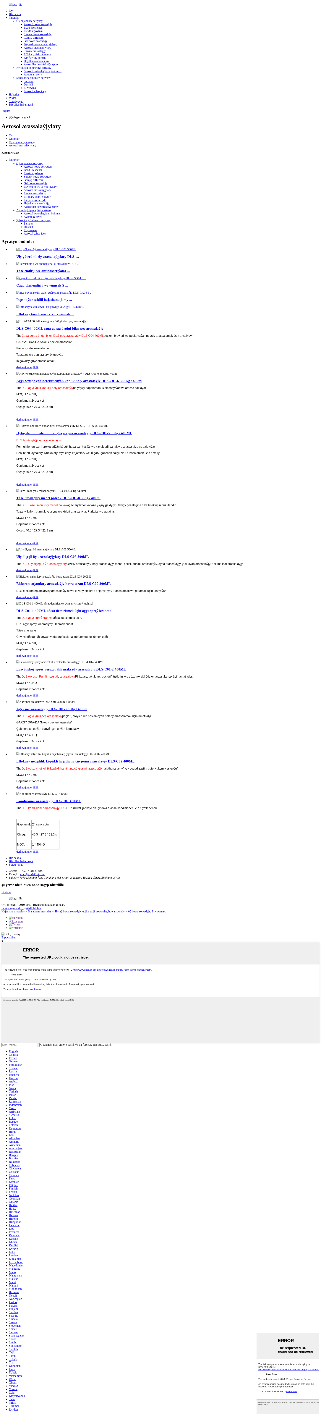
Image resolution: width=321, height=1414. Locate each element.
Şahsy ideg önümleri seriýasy (33, 77)
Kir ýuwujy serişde (35, 57)
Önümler (14, 17)
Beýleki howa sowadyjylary (40, 44)
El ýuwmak (30, 87)
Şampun (28, 81)
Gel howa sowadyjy (35, 41)
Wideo (13, 97)
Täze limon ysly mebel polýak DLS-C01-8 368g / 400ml (58, 498)
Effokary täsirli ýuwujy (37, 54)
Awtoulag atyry (33, 74)
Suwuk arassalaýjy (35, 51)
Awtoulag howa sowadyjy (111, 911)
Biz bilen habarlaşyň (21, 104)
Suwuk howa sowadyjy (37, 34)
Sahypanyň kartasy (12, 908)
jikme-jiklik (31, 367)
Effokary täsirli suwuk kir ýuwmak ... (45, 314)
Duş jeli (28, 84)
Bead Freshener (33, 27)
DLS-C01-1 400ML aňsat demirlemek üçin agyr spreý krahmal (64, 611)
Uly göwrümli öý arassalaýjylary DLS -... (47, 256)
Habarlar (14, 94)
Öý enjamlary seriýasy (29, 20)
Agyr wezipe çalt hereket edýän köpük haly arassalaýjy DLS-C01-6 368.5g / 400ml (79, 381)
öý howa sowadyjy (139, 911)
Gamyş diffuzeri (33, 37)
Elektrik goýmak (33, 31)
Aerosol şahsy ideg (35, 91)
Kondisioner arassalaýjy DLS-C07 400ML (48, 801)
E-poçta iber (8, 937)
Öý (11, 10)
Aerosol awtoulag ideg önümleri (42, 71)
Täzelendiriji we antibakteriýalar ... (43, 271)
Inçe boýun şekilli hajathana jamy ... (44, 300)
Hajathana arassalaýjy (36, 61)
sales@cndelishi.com (32, 874)
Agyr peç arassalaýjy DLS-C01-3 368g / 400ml (51, 709)
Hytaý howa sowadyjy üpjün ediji (75, 911)
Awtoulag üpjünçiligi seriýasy (33, 67)
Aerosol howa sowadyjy (38, 24)
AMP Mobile (33, 908)
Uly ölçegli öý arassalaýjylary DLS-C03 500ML (52, 557)
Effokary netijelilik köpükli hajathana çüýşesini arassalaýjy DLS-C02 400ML (75, 761)
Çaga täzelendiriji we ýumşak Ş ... (42, 285)
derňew (20, 367)
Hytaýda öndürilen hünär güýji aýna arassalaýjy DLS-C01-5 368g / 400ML (74, 433)
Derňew (6, 892)
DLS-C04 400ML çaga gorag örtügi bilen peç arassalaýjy (59, 328)
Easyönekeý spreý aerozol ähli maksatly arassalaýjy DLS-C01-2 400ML (71, 669)
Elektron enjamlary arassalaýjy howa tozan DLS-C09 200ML (63, 584)
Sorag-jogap (16, 101)
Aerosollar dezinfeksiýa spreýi (41, 64)
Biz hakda (15, 14)
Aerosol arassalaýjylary (37, 47)
